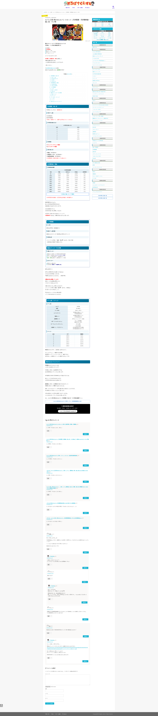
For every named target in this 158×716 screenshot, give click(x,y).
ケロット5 (95, 82)
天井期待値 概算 (53, 84)
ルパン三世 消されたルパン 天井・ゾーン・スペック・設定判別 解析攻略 (62, 455)
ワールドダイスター (96, 62)
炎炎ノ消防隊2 (95, 147)
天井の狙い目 (53, 81)
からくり (102, 35)
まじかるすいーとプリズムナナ (99, 185)
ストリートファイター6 (97, 65)
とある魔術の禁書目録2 (97, 53)
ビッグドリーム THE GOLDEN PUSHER (100, 105)
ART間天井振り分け (51, 68)
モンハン (95, 36)
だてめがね (51, 556)
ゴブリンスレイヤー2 (97, 153)
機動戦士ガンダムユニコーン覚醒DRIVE (100, 118)
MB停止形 (52, 91)
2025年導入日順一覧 (102, 195)
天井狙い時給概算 (53, 85)
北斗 (102, 32)
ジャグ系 (109, 38)
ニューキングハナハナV (97, 167)
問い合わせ (87, 7)
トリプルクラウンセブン (97, 136)
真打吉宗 (94, 127)
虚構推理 (94, 131)
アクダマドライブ (96, 125)
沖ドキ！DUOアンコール (97, 176)
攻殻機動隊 (95, 149)
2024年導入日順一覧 (102, 198)
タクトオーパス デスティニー (98, 107)
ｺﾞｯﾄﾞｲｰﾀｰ (102, 33)
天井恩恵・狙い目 (54, 75)
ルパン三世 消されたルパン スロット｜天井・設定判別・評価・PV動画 (61, 424)
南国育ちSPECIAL (96, 80)
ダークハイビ (95, 87)
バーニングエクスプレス (97, 191)
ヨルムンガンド (96, 129)
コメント (47, 673)
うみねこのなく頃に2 (97, 156)
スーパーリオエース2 (97, 111)
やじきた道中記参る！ (97, 51)
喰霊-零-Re (95, 47)
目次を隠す (69, 74)
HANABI (94, 158)
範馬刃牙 (94, 151)
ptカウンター (53, 95)
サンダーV (95, 142)
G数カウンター (53, 94)
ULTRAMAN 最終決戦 (97, 73)
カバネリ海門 (95, 32)
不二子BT (94, 178)
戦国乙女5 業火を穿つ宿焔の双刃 (99, 91)
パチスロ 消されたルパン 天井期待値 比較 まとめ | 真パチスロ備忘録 (61, 503)
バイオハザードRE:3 (97, 109)
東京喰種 (95, 33)
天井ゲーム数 (53, 77)
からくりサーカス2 (96, 69)
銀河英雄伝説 (95, 187)
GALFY (94, 100)
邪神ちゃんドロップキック (98, 56)
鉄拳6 (94, 165)
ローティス (95, 78)
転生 (109, 32)
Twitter (73, 7)
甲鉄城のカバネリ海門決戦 (98, 140)
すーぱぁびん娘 (96, 58)
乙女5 (109, 33)
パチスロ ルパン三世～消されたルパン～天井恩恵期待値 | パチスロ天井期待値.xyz (64, 518)
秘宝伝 (94, 171)
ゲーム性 (52, 98)
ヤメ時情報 (52, 87)
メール (46, 693)
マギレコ (109, 36)
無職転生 (94, 173)
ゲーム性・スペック (54, 97)
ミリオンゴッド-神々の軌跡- (98, 116)
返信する (85, 434)
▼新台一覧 (67, 7)
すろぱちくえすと (102, 714)
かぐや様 (95, 35)
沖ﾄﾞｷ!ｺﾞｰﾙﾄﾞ (102, 38)
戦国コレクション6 (96, 71)
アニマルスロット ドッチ (97, 120)
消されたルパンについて (55, 101)
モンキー (95, 38)
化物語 (94, 182)
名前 (46, 688)
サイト (46, 698)
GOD (109, 35)
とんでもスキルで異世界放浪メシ (99, 60)
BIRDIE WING (95, 96)
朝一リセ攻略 (80, 7)
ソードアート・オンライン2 (98, 93)
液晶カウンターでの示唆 (55, 92)
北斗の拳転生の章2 (96, 162)
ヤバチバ (94, 76)
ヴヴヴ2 (102, 36)
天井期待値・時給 (54, 82)
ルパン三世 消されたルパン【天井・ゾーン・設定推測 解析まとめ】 (68, 401)
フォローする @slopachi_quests (67, 411)
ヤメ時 (52, 88)
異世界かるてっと (96, 133)
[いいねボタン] (48, 431)
